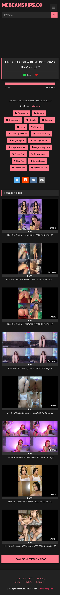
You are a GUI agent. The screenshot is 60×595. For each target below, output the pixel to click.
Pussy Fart (20, 154)
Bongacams (14, 120)
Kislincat (36, 106)
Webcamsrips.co (45, 589)
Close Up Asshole (19, 133)
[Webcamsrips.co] (24, 5)
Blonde (40, 113)
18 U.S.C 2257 (25, 578)
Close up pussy (43, 133)
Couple (32, 120)
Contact (40, 582)
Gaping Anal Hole (41, 140)
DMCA (28, 582)
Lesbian (48, 120)
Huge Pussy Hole (42, 147)
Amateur (37, 127)
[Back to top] (51, 586)
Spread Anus (39, 161)
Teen (22, 127)
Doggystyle (23, 113)
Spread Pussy (40, 167)
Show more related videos (30, 558)
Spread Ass (20, 167)
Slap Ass (20, 161)
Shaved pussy (39, 154)
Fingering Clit (18, 140)
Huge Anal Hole (18, 147)
